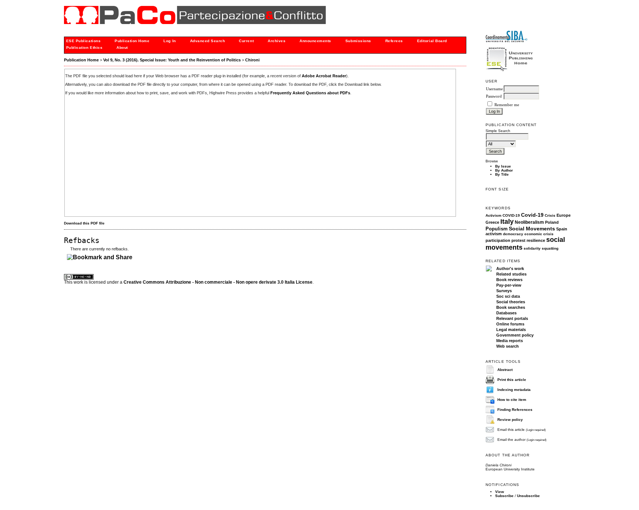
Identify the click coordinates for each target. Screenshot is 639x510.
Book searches (510, 307)
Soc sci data (508, 296)
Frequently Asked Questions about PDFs (310, 93)
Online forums (510, 324)
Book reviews (509, 279)
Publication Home (132, 41)
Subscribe (504, 496)
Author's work (510, 268)
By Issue (503, 166)
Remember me (506, 105)
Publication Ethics (84, 47)
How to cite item (511, 400)
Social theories (510, 302)
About (122, 47)
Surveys (504, 290)
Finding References (514, 410)
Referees (394, 41)
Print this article (511, 380)
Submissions (358, 41)
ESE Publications (83, 41)
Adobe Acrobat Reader (324, 76)
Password (494, 96)
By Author (504, 170)
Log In (169, 41)
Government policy (515, 335)
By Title (502, 174)
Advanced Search (207, 41)
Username (494, 89)
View (499, 492)
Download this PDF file (84, 223)
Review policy (510, 420)
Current (246, 41)
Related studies (511, 274)
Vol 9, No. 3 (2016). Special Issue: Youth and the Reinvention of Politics (172, 60)
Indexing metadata (514, 390)
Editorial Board (432, 41)
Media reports (509, 340)
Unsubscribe (528, 496)
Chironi (252, 60)
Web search (507, 346)
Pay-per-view (508, 285)
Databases (506, 313)
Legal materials (511, 329)
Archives (276, 41)
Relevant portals (512, 318)
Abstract (505, 370)
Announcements (315, 41)
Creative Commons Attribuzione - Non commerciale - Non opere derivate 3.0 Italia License (218, 282)
